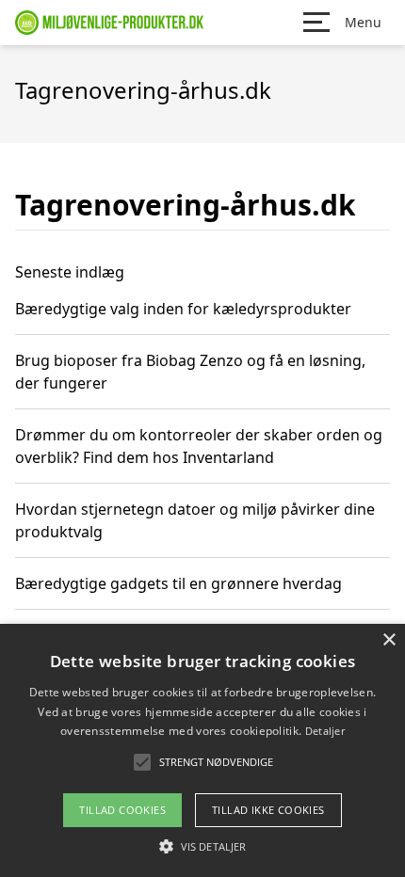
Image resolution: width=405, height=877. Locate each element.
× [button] (388, 640)
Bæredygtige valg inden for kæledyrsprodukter (183, 308)
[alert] (202, 750)
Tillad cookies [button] (122, 810)
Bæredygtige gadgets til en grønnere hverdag (178, 583)
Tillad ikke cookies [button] (268, 810)
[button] (202, 846)
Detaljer (325, 731)
